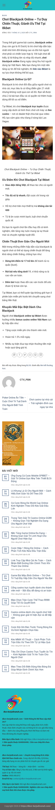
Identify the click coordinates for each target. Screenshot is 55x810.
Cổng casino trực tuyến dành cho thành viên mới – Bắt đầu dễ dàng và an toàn (31, 589)
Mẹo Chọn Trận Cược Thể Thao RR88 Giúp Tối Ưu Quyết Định (30, 601)
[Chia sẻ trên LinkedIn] (40, 355)
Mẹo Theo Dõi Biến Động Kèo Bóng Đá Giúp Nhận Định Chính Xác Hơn (31, 668)
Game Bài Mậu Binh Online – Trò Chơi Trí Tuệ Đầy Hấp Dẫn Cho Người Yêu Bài (31, 577)
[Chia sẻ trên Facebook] (19, 355)
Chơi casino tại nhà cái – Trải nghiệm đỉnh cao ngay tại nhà (41, 403)
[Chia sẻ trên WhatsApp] (14, 355)
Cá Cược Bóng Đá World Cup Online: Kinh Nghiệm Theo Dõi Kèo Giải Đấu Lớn (29, 506)
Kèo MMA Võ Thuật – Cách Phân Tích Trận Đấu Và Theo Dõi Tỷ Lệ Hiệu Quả (30, 641)
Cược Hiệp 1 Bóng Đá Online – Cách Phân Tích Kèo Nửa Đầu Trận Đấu (29, 549)
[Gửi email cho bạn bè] (30, 355)
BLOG (4, 15)
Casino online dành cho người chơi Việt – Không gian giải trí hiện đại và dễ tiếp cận (31, 615)
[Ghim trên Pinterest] (35, 355)
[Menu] (4, 5)
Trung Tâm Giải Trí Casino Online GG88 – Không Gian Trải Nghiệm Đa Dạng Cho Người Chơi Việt (31, 521)
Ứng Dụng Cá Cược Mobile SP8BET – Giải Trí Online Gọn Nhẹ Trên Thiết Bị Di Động (31, 478)
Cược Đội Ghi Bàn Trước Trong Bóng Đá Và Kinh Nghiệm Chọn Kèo (31, 628)
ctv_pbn (33, 33)
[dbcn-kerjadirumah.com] (27, 5)
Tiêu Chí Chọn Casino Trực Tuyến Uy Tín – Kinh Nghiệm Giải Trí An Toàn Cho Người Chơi (32, 654)
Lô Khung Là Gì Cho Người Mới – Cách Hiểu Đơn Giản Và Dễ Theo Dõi (31, 492)
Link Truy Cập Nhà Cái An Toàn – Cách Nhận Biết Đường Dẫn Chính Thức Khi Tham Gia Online (31, 563)
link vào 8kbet (40, 69)
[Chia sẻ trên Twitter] (24, 355)
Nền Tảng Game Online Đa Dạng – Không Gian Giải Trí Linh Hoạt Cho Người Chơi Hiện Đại (29, 536)
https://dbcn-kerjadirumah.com (40, 739)
